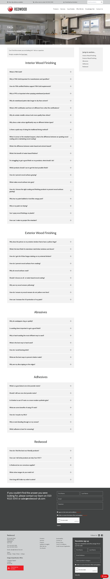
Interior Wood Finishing (89, 55)
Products (56, 9)
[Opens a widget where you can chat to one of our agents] (104, 576)
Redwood (85, 66)
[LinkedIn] (99, 535)
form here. (24, 54)
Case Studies (71, 9)
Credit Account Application (63, 546)
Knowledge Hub (89, 9)
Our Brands (43, 548)
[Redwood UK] (17, 9)
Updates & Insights (44, 544)
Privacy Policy (59, 542)
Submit (59, 525)
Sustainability (59, 538)
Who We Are (80, 9)
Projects (42, 542)
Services (62, 9)
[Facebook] (102, 535)
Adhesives (85, 64)
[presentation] (68, 520)
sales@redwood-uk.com (16, 549)
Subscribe (77, 575)
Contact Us (99, 9)
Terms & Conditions (61, 544)
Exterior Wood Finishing (89, 58)
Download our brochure (71, 2)
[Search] (101, 2)
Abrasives (85, 61)
